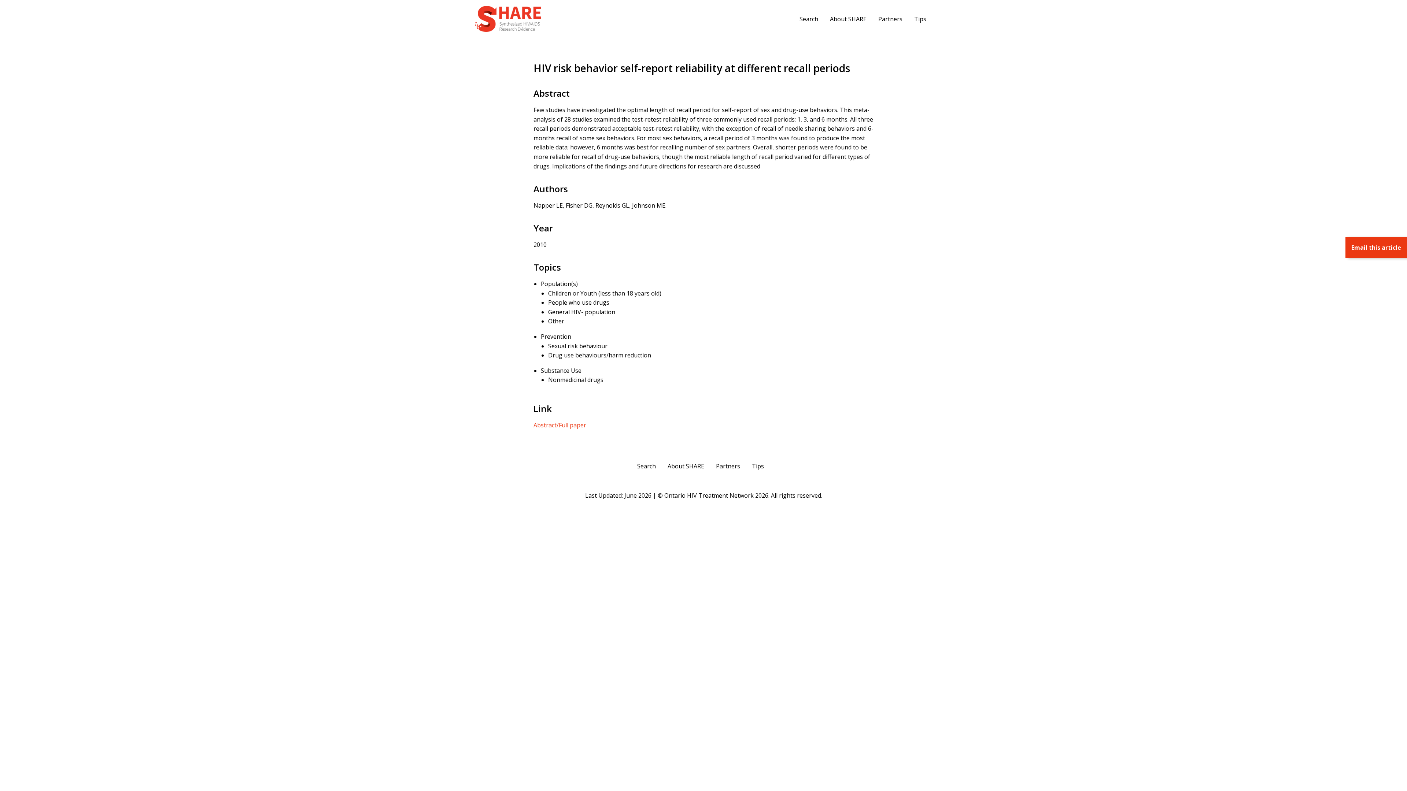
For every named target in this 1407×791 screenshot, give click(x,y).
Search (808, 19)
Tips (920, 19)
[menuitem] (809, 19)
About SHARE (848, 19)
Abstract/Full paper (559, 425)
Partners (890, 19)
